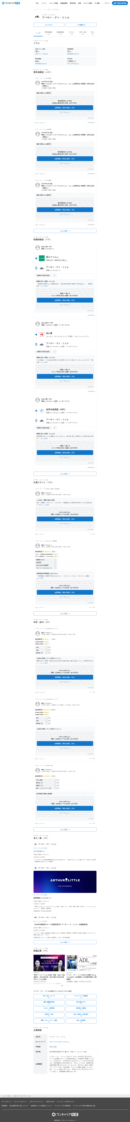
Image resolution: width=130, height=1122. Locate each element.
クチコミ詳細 (92, 534)
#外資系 (76, 981)
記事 (79, 3)
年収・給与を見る (72, 63)
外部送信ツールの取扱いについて (41, 1106)
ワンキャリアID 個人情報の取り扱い (84, 1106)
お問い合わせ (50, 1101)
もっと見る (63, 231)
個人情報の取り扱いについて (19, 1106)
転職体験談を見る (72, 54)
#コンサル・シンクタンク (40, 981)
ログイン (107, 3)
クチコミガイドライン (36, 1101)
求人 (37, 3)
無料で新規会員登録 (120, 3)
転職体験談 (64, 3)
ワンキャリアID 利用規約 (62, 1106)
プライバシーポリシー (68, 1120)
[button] (65, 100)
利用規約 (4, 1106)
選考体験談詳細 (91, 122)
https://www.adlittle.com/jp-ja (59, 1042)
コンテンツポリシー (20, 1101)
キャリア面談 (53, 3)
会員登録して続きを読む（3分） (65, 107)
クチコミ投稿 (87, 3)
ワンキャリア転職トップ (7, 1096)
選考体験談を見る (40, 63)
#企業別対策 (70, 981)
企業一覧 (16, 1096)
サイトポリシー (7, 1101)
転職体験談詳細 (91, 315)
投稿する (82, 25)
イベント (44, 3)
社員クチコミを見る (40, 54)
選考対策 (73, 3)
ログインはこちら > (65, 112)
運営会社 (57, 1120)
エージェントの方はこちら (65, 1101)
